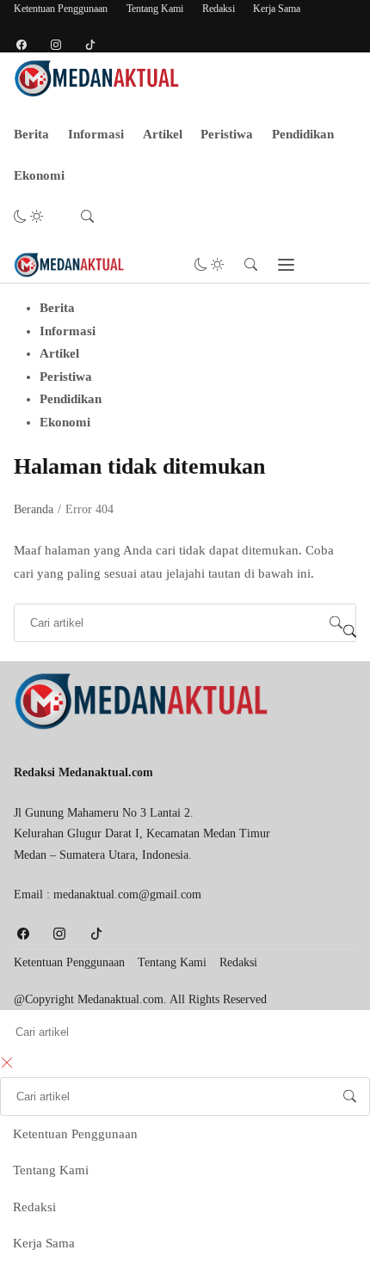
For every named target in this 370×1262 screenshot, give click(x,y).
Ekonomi (39, 175)
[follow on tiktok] (90, 44)
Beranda (33, 509)
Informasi (96, 134)
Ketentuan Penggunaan (61, 9)
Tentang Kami (154, 9)
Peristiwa (226, 134)
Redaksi (218, 9)
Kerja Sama (276, 9)
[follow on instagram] (56, 44)
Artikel (162, 134)
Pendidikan (303, 134)
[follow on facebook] (21, 44)
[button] (28, 217)
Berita (31, 134)
